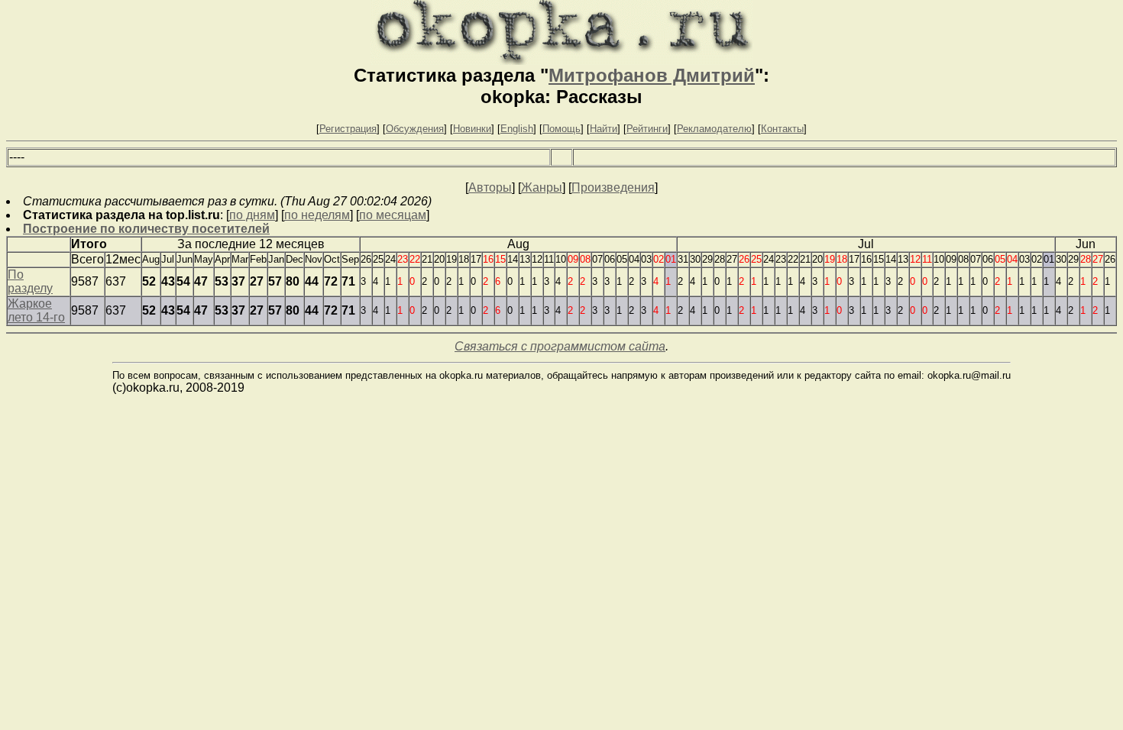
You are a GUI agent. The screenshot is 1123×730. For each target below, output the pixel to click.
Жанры (541, 187)
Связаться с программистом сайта (560, 346)
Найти (603, 128)
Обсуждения (415, 128)
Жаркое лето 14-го (36, 310)
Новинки (472, 128)
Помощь (561, 128)
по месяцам (392, 214)
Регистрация (348, 128)
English (516, 128)
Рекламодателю (714, 128)
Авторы (490, 187)
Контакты (782, 128)
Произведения (613, 187)
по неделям (317, 214)
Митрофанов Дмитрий (652, 75)
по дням (252, 214)
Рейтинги (647, 128)
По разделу (30, 281)
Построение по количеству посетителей (146, 228)
